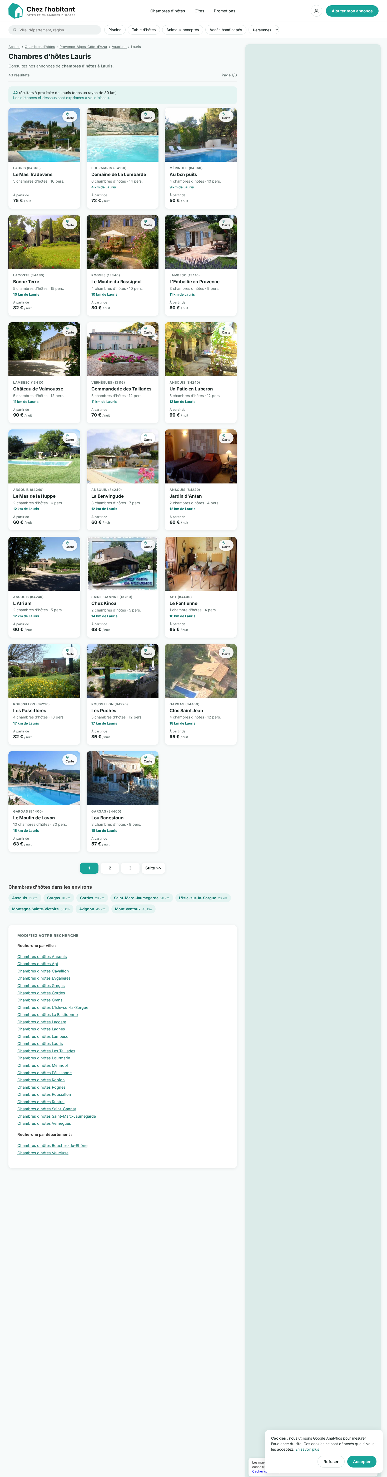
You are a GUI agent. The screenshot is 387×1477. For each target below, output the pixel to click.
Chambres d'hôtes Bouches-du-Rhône (52, 1145)
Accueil (14, 47)
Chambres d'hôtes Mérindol (42, 1065)
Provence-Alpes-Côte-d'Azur (83, 47)
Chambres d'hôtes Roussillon (44, 1094)
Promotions (224, 10)
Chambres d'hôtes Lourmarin (43, 1058)
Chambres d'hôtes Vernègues (44, 1123)
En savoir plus (307, 1449)
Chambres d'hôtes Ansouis (42, 956)
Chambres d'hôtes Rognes (41, 1087)
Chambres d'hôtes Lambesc (42, 1036)
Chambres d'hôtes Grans (40, 1000)
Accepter (362, 1461)
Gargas (59, 898)
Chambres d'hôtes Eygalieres (44, 978)
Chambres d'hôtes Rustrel (40, 1101)
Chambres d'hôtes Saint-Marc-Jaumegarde (56, 1116)
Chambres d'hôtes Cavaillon (43, 971)
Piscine (114, 29)
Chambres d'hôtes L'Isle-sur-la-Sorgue (52, 1007)
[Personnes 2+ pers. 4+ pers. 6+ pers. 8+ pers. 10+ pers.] (264, 29)
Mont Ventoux (133, 909)
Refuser (331, 1461)
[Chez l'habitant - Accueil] (41, 11)
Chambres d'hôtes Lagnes (41, 1029)
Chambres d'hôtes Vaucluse (42, 1153)
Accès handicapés (226, 29)
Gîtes (199, 10)
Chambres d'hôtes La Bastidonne (47, 1014)
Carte (70, 118)
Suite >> (153, 867)
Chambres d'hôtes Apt (37, 963)
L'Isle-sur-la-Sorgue (203, 898)
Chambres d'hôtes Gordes (41, 993)
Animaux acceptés (182, 29)
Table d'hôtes (144, 29)
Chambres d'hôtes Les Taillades (46, 1051)
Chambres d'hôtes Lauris (40, 1043)
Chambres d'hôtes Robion (41, 1080)
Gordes (92, 898)
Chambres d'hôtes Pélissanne (44, 1072)
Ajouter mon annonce (352, 10)
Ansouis (25, 898)
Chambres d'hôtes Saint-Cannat (46, 1109)
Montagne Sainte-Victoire (41, 909)
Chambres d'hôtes (167, 10)
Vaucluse (119, 47)
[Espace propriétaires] (316, 11)
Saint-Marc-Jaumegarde (142, 898)
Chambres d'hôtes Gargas (41, 985)
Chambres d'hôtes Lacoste (41, 1022)
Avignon (92, 909)
